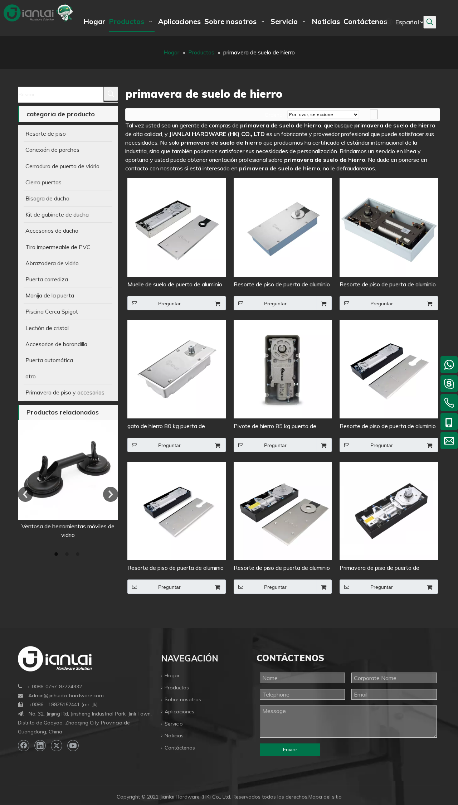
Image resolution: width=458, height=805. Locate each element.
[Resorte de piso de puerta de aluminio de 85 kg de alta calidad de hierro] (283, 227)
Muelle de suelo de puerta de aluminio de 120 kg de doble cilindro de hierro (174, 285)
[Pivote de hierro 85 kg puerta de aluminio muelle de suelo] (283, 368)
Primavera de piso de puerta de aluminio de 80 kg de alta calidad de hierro (385, 568)
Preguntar (169, 303)
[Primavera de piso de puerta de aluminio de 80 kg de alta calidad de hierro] (389, 510)
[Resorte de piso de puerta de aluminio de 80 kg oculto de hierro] (389, 368)
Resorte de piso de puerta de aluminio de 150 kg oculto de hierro (282, 568)
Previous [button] (25, 494)
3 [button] (78, 554)
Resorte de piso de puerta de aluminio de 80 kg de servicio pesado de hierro (175, 568)
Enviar (290, 749)
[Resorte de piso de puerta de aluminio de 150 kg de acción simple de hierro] (389, 227)
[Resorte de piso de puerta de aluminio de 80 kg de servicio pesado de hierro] (176, 510)
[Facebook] (23, 745)
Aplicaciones (179, 711)
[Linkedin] (40, 745)
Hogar (172, 675)
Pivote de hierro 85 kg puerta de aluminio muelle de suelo (275, 426)
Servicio (174, 724)
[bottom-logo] (55, 658)
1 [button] (57, 554)
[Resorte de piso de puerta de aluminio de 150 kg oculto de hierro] (283, 510)
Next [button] (110, 494)
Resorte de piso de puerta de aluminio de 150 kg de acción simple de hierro (388, 285)
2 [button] (68, 554)
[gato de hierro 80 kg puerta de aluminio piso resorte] (176, 368)
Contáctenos (180, 748)
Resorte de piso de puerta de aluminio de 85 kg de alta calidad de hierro (282, 285)
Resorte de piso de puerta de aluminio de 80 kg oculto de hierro (388, 426)
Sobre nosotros (183, 699)
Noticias (174, 735)
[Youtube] (73, 745)
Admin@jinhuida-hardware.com (66, 695)
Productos (177, 687)
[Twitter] (56, 745)
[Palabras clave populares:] (429, 22)
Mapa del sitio (325, 797)
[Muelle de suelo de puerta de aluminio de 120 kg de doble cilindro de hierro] (176, 227)
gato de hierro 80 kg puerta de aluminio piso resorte (166, 426)
